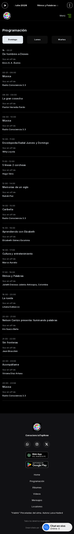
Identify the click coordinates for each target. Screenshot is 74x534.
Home (37, 474)
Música (6, 76)
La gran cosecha (12, 98)
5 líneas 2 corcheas (14, 165)
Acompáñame (10, 364)
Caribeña (7, 209)
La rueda (7, 298)
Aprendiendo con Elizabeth (18, 231)
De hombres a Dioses (15, 54)
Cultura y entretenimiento (17, 253)
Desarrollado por (32, 528)
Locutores (37, 506)
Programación (37, 481)
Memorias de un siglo (15, 187)
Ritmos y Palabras (13, 276)
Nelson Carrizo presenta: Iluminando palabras (29, 320)
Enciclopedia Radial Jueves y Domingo (25, 142)
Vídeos (37, 494)
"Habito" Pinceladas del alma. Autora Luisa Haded (37, 513)
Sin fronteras (10, 342)
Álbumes (36, 487)
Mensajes (37, 500)
